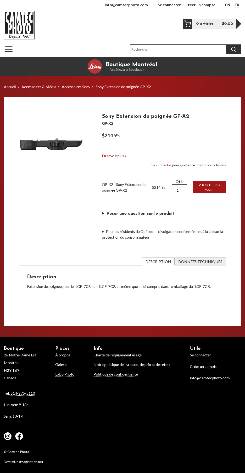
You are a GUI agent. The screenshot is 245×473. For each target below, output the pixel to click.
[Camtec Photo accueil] (19, 25)
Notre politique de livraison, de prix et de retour (132, 364)
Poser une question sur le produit (140, 214)
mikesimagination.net (27, 462)
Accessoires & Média (39, 86)
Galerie (61, 364)
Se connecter (169, 4)
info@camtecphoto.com (126, 4)
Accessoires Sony (76, 86)
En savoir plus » (114, 155)
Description (158, 261)
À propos (62, 355)
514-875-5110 (23, 393)
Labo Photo (64, 374)
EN (227, 4)
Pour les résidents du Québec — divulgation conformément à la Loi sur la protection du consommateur (162, 234)
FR (237, 4)
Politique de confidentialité (116, 374)
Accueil (10, 86)
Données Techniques (200, 261)
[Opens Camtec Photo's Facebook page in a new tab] (19, 436)
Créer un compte (200, 4)
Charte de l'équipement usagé (118, 355)
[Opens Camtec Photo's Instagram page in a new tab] (7, 436)
